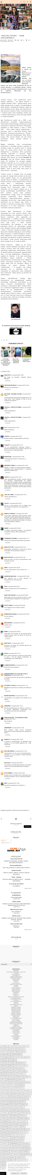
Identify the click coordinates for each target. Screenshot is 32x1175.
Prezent (16, 1005)
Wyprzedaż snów (19, 1157)
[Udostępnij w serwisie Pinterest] (7, 340)
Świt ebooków (16, 1038)
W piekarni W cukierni (16, 1027)
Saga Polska (13, 1121)
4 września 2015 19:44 (17, 739)
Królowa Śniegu (9, 751)
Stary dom (20, 1129)
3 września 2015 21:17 (23, 538)
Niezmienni (11, 1101)
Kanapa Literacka (16, 991)
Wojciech (7, 762)
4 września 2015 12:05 (21, 695)
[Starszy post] (30, 818)
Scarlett (7, 445)
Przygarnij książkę (16, 1010)
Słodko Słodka (16, 901)
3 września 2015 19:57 (20, 494)
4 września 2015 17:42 (18, 727)
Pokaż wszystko (28, 888)
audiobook (16, 1037)
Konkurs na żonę (13, 1082)
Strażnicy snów (23, 1132)
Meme (6, 631)
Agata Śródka (4, 1046)
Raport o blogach (16, 1011)
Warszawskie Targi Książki (16, 1028)
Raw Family (3, 1118)
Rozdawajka (16, 1017)
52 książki (16, 973)
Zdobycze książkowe (16, 1036)
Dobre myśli (3, 1065)
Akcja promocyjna (16, 974)
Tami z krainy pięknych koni (7, 1140)
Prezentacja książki (16, 1008)
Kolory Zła (20, 1079)
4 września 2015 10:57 (17, 675)
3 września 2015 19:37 (17, 445)
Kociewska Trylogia (11, 1079)
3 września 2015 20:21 (22, 513)
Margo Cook (3, 1096)
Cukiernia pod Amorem (16, 1054)
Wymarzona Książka (10, 614)
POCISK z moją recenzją (16, 1001)
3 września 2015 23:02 (23, 576)
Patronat (16, 1002)
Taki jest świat (9, 494)
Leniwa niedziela (26, 1090)
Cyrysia (6, 436)
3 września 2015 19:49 (22, 465)
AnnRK (6, 528)
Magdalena (8, 456)
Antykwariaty (16, 975)
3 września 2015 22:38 (14, 567)
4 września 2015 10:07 (18, 643)
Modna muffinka (9, 695)
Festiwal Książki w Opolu (16, 984)
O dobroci (16, 886)
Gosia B (6, 477)
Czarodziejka (4, 1060)
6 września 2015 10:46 (19, 773)
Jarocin (10, 1076)
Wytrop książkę (16, 1031)
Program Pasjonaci (16, 1009)
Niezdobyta (3, 1101)
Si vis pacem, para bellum (16, 883)
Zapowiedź (16, 1035)
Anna (5, 567)
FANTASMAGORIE (16, 897)
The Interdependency (13, 1143)
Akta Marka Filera (13, 1046)
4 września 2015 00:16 (14, 586)
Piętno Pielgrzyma (5, 1110)
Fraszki (16, 986)
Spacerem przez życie (16, 909)
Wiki (5, 783)
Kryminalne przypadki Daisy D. (7, 1085)
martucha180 (8, 557)
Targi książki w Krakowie (16, 1023)
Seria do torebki (4, 1126)
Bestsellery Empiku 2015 (16, 977)
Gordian (13, 1071)
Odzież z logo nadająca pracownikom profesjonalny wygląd (16, 904)
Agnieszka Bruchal (10, 576)
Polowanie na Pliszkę (24, 1112)
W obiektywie (16, 1026)
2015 (29, 40)
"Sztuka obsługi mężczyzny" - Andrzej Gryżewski (16, 880)
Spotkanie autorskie (16, 1021)
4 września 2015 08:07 (22, 595)
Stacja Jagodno (12, 1129)
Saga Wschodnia (22, 1121)
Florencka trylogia (18, 1068)
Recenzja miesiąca (16, 1012)
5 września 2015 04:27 (17, 762)
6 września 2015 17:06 (13, 783)
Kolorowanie (16, 992)
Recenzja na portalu (16, 1014)
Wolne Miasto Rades (5, 1154)
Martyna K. (7, 643)
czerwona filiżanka (10, 538)
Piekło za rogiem (19, 1107)
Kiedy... (2, 1079)
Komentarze (6, 842)
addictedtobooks (10, 595)
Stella (26, 1129)
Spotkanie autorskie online (16, 1022)
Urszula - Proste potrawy (12, 407)
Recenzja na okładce (16, 1013)
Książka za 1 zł (16, 994)
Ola (5, 427)
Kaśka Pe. (7, 739)
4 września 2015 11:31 (22, 685)
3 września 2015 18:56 (23, 385)
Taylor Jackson (19, 1140)
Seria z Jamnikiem (14, 1126)
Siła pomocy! (16, 911)
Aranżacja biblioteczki (16, 976)
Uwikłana (26, 1146)
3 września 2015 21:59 (19, 557)
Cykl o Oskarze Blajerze (6, 1057)
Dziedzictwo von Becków (6, 1068)
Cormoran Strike (4, 1054)
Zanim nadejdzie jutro (5, 1162)
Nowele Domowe (16, 870)
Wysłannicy (3, 1160)
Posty (4, 840)
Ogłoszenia (16, 1000)
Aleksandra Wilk (23, 1046)
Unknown (7, 706)
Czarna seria (17, 1057)
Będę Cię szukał (21, 1051)
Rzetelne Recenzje (10, 385)
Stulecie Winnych (4, 1135)
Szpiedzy (13, 1135)
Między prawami (12, 1096)
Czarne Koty (25, 1057)
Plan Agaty (25, 1110)
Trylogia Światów (4, 1146)
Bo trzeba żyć (12, 1051)
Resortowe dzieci (12, 1118)
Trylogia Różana (24, 1143)
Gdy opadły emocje (5, 1071)
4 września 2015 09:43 (19, 622)
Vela (5, 586)
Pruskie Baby (14, 1115)
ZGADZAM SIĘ (23, 1173)
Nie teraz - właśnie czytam (13, 394)
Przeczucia (22, 1115)
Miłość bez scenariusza (24, 1096)
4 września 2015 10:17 (14, 653)
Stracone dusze (13, 1132)
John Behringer (18, 1076)
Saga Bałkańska (4, 1121)
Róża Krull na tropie (23, 1118)
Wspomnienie (16, 1030)
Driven (10, 1065)
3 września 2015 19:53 (15, 477)
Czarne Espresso (9, 665)
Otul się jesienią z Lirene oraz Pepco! (16, 867)
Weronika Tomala (9, 465)
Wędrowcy (11, 1160)
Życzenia (16, 1039)
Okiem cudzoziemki (5, 1104)
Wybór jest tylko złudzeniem (7, 1157)
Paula (6, 653)
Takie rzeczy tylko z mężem (17, 1137)
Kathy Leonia (8, 605)
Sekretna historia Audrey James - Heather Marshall (16, 861)
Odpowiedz (7, 380)
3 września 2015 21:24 (20, 547)
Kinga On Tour (8, 547)
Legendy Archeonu (16, 1090)
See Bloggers (16, 1019)
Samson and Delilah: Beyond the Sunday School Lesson (16, 918)
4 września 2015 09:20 (23, 614)
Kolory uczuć (4, 1082)
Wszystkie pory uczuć (25, 1154)
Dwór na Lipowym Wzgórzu (20, 1065)
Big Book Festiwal (16, 978)
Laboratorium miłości (17, 1087)
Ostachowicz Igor (5, 41)
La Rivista (16, 995)
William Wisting (4, 1151)
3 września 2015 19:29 (16, 436)
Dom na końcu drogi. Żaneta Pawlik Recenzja (16, 873)
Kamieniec (27, 1076)
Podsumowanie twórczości (16, 1004)
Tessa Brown (3, 1143)
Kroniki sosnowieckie (24, 1082)
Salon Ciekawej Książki (16, 1018)
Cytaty (16, 982)
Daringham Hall (20, 1062)
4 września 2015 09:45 (14, 631)
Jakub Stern (3, 1076)
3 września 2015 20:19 (15, 503)
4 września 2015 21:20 (21, 751)
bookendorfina (16, 895)
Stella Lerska (4, 1132)
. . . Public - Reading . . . (16, 877)
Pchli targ (16, 1003)
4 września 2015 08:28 (19, 605)
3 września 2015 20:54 (15, 528)
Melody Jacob (16, 915)
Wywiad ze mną (16, 1032)
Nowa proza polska (20, 1101)
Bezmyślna (3, 1051)
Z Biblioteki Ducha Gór (21, 1160)
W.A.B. (12, 41)
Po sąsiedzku (3, 1112)
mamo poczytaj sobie (16, 923)
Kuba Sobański (20, 1085)
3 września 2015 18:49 (17, 375)
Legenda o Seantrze (5, 1090)
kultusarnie (8, 773)
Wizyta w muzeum (16, 1029)
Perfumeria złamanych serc (7, 1107)
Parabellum (23, 1104)
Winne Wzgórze (14, 1151)
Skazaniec (3, 1129)
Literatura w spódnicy (16, 1093)
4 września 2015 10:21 (22, 665)
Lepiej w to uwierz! (5, 1093)
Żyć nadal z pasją (10, 685)
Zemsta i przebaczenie (5, 1165)
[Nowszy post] (1, 818)
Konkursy (16, 993)
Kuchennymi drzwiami (5, 1087)
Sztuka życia (20, 1135)
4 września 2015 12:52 (17, 706)
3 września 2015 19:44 (18, 456)
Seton (22, 1126)
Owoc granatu (15, 1104)
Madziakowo (8, 622)
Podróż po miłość (13, 1112)
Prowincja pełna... (5, 1115)
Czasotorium (12, 1060)
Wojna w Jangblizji (24, 1151)
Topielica (16, 926)
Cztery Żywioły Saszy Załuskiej (7, 1062)
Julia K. (6, 503)
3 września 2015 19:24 (13, 427)
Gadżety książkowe (16, 987)
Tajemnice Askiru (4, 1137)
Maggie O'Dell (27, 1093)
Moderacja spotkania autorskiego (16, 996)
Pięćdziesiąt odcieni (16, 1110)
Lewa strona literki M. (16, 858)
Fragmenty (16, 985)
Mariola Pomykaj (9, 513)
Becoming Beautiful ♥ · (16, 865)
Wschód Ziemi (15, 1154)
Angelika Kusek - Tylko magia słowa (15, 717)
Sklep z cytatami (16, 1020)
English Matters (16, 983)
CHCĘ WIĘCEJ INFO (15, 1173)
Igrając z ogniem (21, 1071)
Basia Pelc (7, 375)
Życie (2, 1168)
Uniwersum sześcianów (16, 1146)
